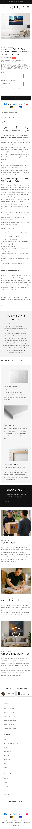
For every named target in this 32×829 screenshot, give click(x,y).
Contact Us (10, 299)
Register (6, 778)
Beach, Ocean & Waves (10, 716)
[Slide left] (12, 44)
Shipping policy (17, 825)
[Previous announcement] (3, 2)
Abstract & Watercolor (10, 708)
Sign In (5, 782)
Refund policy (10, 822)
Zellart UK (6, 794)
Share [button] (5, 305)
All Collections (8, 751)
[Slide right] (20, 44)
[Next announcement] (29, 2)
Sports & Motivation (9, 724)
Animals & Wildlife (9, 712)
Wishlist (6, 790)
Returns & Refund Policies (11, 743)
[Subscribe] (26, 502)
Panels (3, 72)
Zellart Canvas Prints (15, 820)
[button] (4, 7)
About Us (6, 755)
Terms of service (26, 822)
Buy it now (16, 98)
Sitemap (6, 767)
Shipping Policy (8, 739)
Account (6, 786)
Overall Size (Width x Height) (8, 80)
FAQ (5, 763)
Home (5, 747)
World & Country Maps (10, 728)
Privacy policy (18, 822)
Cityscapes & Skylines (10, 720)
